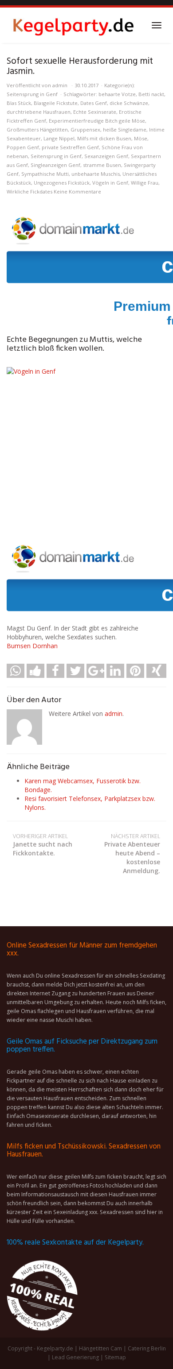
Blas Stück (19, 103)
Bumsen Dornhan (32, 646)
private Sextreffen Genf (70, 147)
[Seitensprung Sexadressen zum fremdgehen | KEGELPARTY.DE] (73, 25)
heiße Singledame (124, 129)
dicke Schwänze (129, 103)
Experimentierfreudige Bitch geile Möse (97, 120)
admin (59, 85)
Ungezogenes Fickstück (62, 182)
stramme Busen (102, 165)
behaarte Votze (117, 94)
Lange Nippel (59, 138)
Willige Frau (144, 182)
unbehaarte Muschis (95, 173)
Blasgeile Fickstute (56, 103)
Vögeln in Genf (110, 182)
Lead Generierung (75, 1357)
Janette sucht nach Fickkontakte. (42, 845)
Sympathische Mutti (45, 173)
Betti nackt (151, 94)
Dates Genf (93, 103)
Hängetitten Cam (100, 1348)
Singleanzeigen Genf (55, 165)
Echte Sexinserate (94, 111)
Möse (140, 138)
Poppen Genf (23, 147)
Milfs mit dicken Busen (104, 138)
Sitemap (115, 1357)
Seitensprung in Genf (32, 94)
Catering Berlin (147, 1348)
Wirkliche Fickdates (29, 191)
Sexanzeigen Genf (106, 156)
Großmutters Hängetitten (37, 129)
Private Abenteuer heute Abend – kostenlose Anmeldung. (132, 853)
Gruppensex (85, 129)
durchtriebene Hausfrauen (39, 111)
